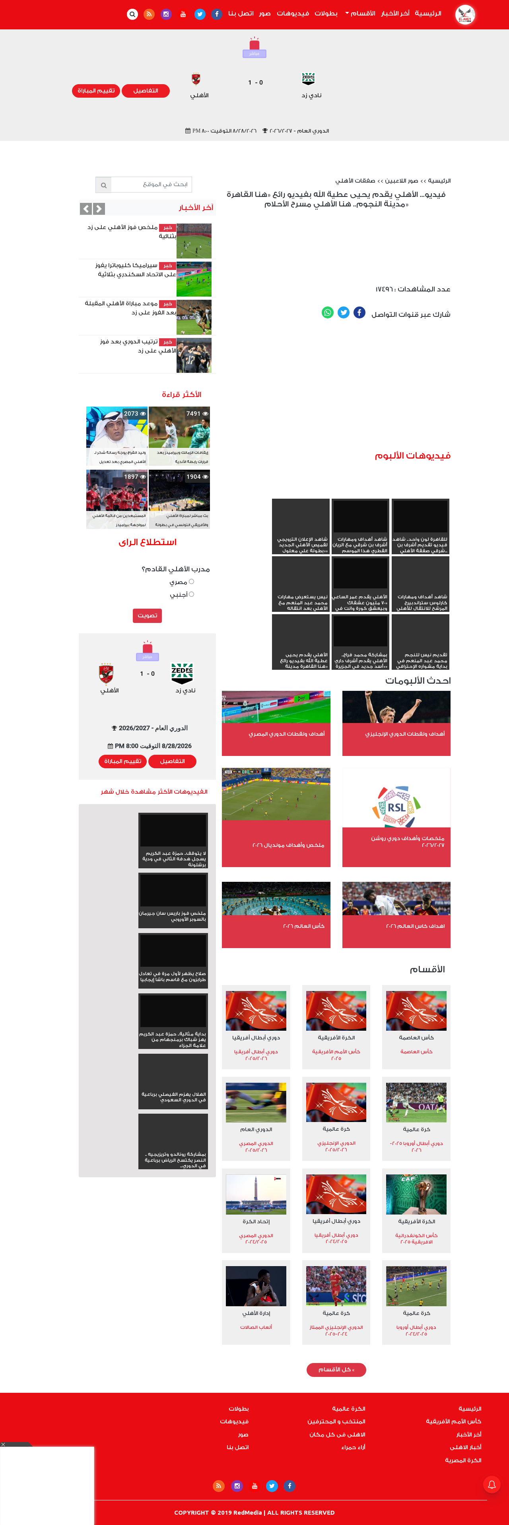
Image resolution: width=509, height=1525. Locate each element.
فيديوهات (293, 13)
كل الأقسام (336, 1370)
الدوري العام (256, 1129)
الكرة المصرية (463, 1461)
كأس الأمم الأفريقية (453, 1422)
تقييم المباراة (96, 91)
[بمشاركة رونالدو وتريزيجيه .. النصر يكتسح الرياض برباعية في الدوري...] (173, 1146)
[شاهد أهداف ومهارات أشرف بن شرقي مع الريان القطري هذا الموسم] (360, 516)
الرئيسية (426, 13)
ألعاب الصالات (256, 1327)
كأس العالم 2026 (303, 926)
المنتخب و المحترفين (336, 1422)
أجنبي (179, 595)
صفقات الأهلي (355, 181)
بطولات (326, 13)
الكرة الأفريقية (336, 1038)
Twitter (344, 312)
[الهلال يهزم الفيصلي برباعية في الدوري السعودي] (173, 1086)
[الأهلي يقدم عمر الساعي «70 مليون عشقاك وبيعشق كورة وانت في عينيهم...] (360, 573)
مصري (179, 582)
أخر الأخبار (395, 13)
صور (265, 13)
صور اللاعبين (401, 181)
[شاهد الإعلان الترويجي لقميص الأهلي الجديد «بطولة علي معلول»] (301, 531)
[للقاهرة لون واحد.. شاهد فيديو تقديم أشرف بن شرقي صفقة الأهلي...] (420, 516)
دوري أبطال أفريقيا (256, 1038)
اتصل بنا (240, 13)
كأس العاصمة (416, 1038)
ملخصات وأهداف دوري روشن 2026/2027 (408, 841)
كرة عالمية (416, 1129)
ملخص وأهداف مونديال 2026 (288, 845)
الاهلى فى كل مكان (337, 1435)
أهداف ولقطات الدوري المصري (286, 734)
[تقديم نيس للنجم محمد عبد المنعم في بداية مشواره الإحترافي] (420, 646)
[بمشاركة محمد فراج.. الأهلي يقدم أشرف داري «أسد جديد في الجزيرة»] (360, 631)
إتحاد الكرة (256, 1221)
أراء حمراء (353, 1447)
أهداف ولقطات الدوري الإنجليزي (405, 734)
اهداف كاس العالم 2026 (415, 926)
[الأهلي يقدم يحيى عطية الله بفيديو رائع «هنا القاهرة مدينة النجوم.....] (301, 646)
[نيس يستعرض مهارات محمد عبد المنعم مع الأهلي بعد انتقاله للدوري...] (301, 588)
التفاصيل (145, 91)
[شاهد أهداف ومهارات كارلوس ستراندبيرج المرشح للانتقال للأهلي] (420, 588)
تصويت (147, 616)
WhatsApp (328, 312)
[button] (99, 209)
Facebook (359, 312)
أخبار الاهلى (465, 1447)
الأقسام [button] (362, 13)
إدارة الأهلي (256, 1313)
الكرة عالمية (348, 1409)
